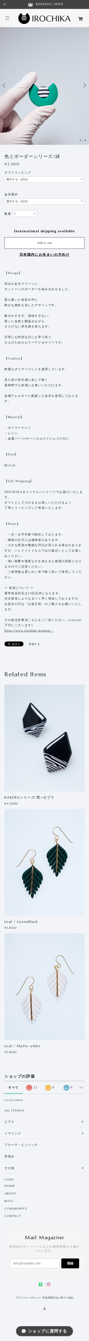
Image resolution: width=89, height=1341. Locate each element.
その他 (9, 1168)
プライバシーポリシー (28, 1297)
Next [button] (84, 85)
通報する (34, 644)
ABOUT (10, 1193)
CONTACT (12, 1216)
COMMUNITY (15, 1208)
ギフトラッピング (17, 172)
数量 (7, 213)
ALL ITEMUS (14, 1110)
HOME (9, 1186)
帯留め (9, 1156)
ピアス (9, 1122)
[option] (44, 85)
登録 (70, 1263)
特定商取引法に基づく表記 (58, 1297)
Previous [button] (5, 85)
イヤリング (12, 1133)
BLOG (9, 1201)
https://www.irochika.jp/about (29, 630)
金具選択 (11, 194)
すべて (13, 1087)
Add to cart (44, 243)
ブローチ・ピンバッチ (21, 1145)
